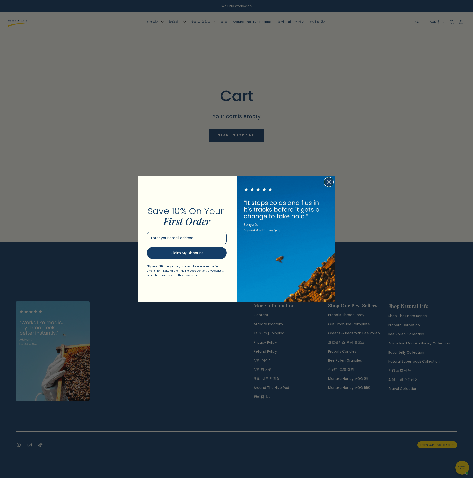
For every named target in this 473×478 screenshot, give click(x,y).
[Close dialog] (328, 182)
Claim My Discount (187, 252)
